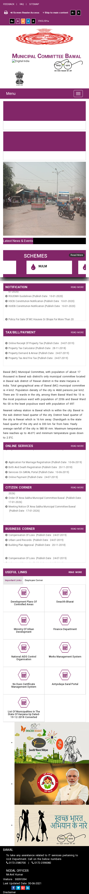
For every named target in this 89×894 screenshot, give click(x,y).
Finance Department (65, 629)
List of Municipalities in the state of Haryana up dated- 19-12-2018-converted (24, 714)
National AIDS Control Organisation (23, 658)
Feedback (8, 4)
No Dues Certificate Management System (23, 685)
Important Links (13, 580)
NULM (35, 266)
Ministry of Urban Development (24, 630)
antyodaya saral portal (65, 684)
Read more (77, 287)
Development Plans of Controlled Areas (24, 603)
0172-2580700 (17, 862)
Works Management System (65, 656)
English (42, 21)
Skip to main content (56, 12)
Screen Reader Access (26, 12)
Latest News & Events (18, 241)
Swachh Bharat (65, 601)
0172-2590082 (42, 862)
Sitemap (34, 4)
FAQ (21, 4)
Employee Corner (34, 580)
